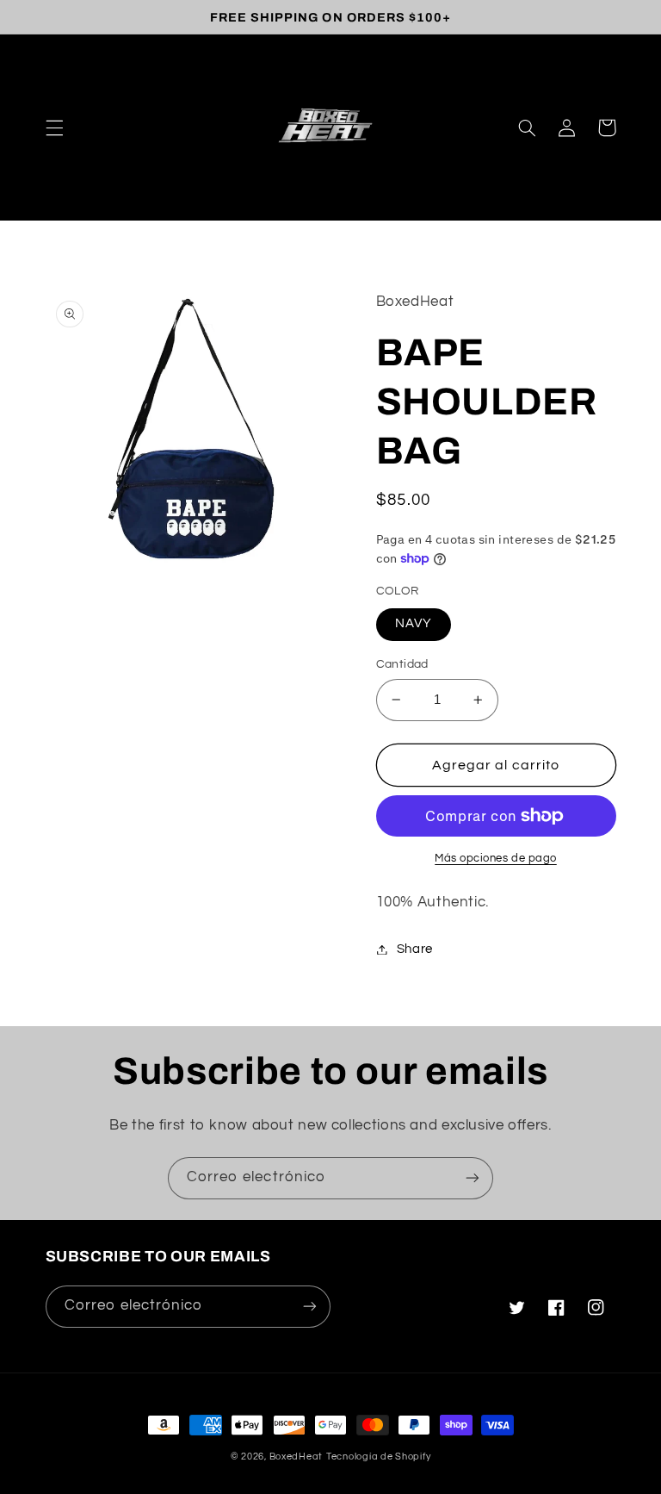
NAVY (413, 623)
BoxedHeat (296, 1456)
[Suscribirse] (472, 1178)
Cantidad (402, 664)
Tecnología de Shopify (378, 1456)
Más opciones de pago (496, 858)
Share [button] (415, 949)
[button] (54, 127)
